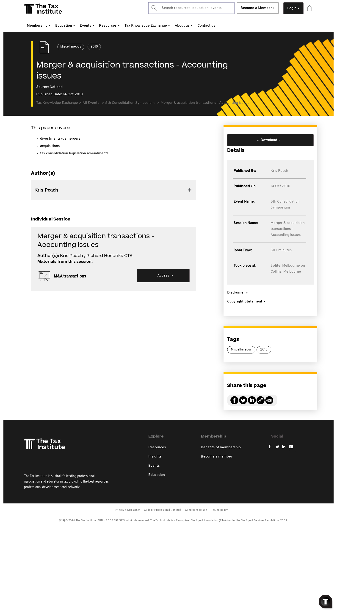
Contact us (206, 26)
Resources (108, 26)
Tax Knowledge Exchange (145, 26)
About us (182, 26)
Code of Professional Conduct (162, 510)
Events (85, 26)
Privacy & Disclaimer (127, 510)
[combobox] (191, 8)
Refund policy (219, 510)
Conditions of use (196, 510)
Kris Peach (279, 171)
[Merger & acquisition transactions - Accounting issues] (261, 403)
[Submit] (154, 8)
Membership (37, 26)
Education (63, 26)
